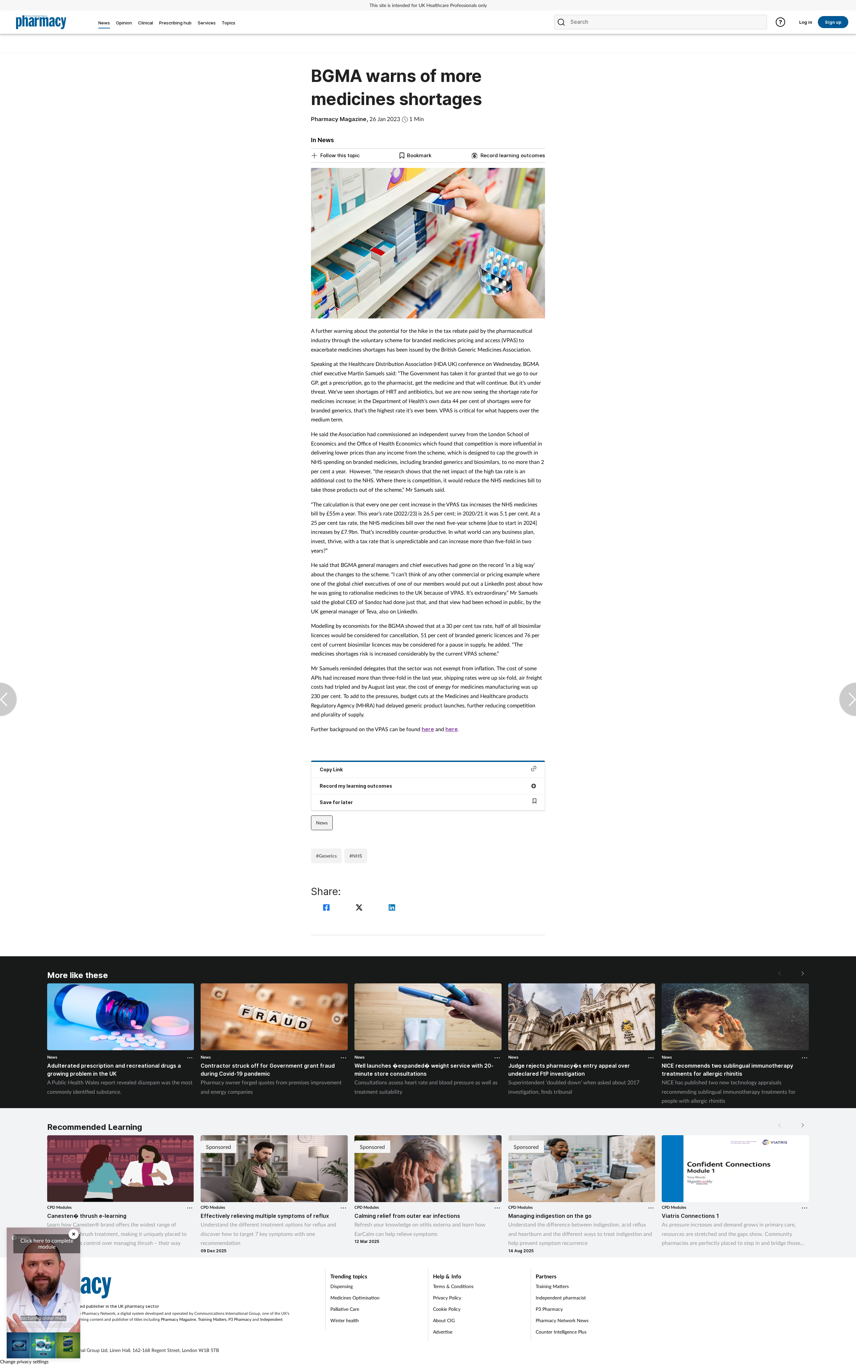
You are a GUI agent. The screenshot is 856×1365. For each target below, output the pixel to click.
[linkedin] (392, 908)
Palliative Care (344, 1309)
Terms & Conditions (453, 1286)
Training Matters (212, 1319)
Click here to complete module (46, 1243)
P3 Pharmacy (239, 1319)
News (322, 822)
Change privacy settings (24, 1361)
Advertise (442, 1332)
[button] (802, 973)
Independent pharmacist (561, 1297)
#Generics (326, 856)
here (428, 729)
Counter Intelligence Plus (561, 1332)
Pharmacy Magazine (178, 1319)
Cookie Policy (446, 1309)
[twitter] (360, 908)
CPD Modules (59, 1207)
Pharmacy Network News (562, 1320)
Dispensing (341, 1286)
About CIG (444, 1320)
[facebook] (327, 908)
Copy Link (331, 769)
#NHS (355, 856)
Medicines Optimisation (355, 1297)
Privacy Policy (447, 1297)
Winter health (344, 1320)
